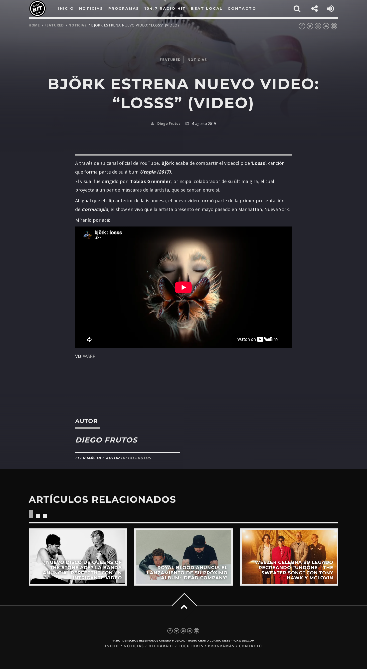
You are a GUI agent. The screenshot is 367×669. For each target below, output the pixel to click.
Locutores (191, 646)
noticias (77, 25)
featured (54, 25)
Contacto (250, 646)
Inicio (112, 646)
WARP (89, 356)
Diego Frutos (169, 123)
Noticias (134, 646)
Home (34, 25)
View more (78, 557)
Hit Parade (161, 646)
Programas (221, 646)
